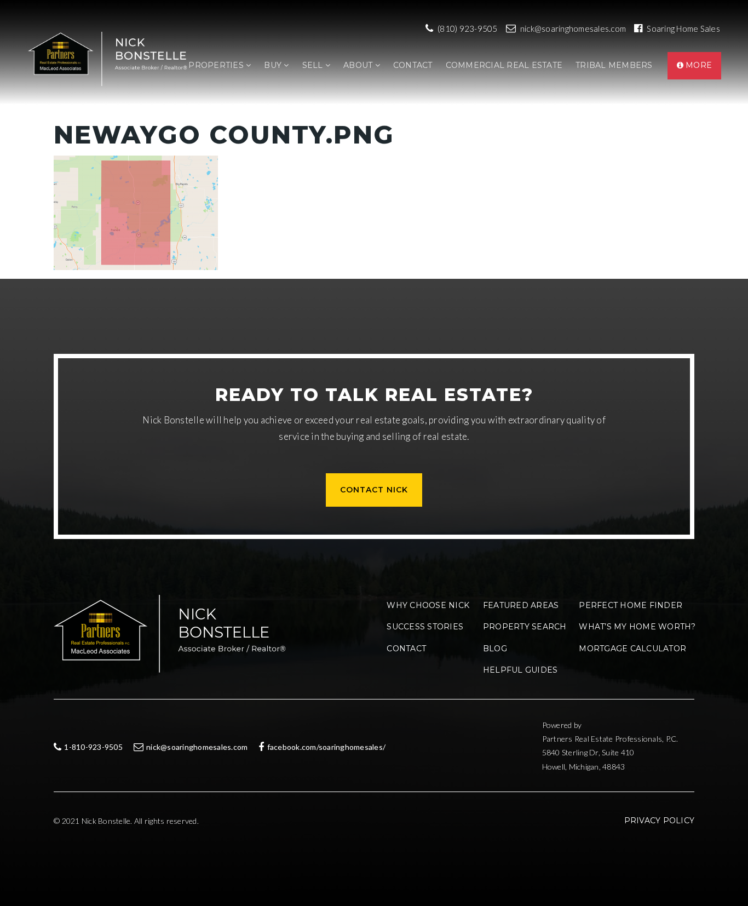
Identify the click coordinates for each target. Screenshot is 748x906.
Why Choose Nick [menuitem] (428, 605)
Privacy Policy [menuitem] (659, 820)
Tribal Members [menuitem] (614, 65)
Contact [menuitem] (413, 65)
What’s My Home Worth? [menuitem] (637, 627)
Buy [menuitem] (274, 65)
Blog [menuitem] (495, 648)
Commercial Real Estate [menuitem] (504, 65)
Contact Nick (374, 490)
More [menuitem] (697, 65)
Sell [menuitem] (313, 65)
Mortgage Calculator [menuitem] (632, 648)
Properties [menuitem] (217, 65)
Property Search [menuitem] (525, 627)
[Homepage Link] (110, 58)
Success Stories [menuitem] (425, 627)
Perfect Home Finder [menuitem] (630, 605)
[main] (374, 183)
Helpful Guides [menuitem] (520, 670)
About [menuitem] (359, 65)
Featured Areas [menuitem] (521, 605)
